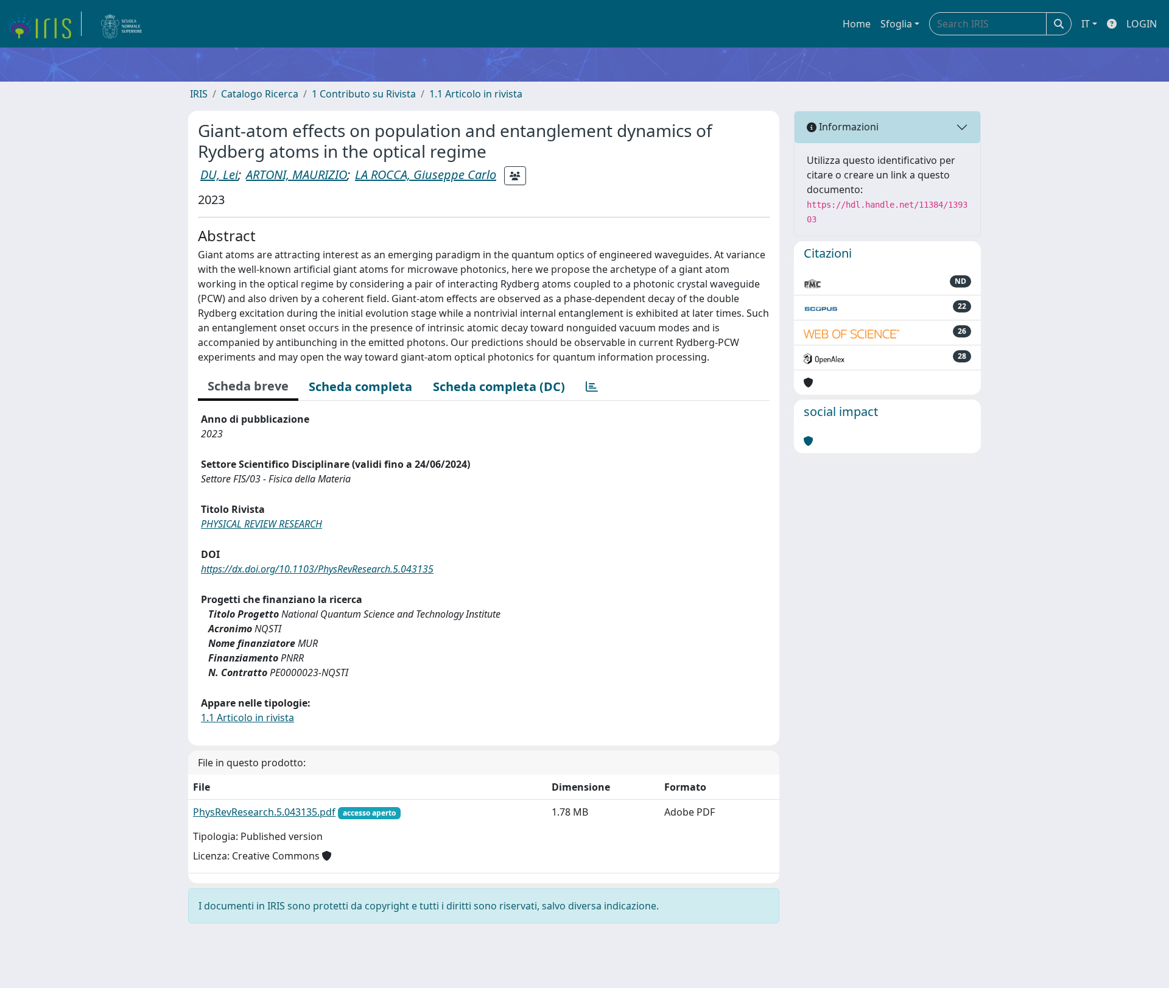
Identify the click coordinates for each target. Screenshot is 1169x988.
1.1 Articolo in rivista (475, 94)
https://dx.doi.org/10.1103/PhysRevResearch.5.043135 (317, 569)
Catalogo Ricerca (259, 94)
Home (857, 23)
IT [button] (1085, 23)
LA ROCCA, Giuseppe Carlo (425, 174)
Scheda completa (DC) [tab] (499, 386)
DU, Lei (219, 174)
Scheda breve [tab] (248, 386)
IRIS (199, 94)
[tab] (591, 387)
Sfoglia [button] (896, 23)
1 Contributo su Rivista (364, 94)
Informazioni (847, 126)
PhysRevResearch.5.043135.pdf (264, 812)
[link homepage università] (121, 24)
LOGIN (1141, 23)
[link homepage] (44, 24)
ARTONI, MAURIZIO (296, 174)
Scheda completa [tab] (360, 386)
